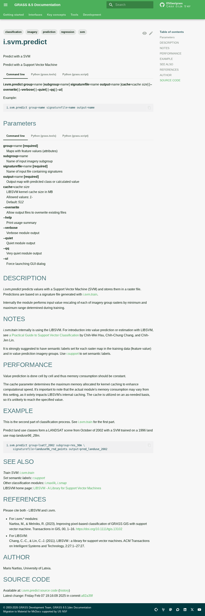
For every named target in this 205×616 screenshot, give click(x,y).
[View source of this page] (144, 33)
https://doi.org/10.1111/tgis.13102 (99, 529)
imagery (32, 31)
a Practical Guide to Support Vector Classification (44, 335)
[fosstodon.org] (170, 609)
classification (13, 31)
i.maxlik (50, 483)
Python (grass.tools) (43, 74)
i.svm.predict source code (40, 590)
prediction (49, 31)
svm (82, 31)
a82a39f (87, 595)
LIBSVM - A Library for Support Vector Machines (67, 488)
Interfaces (35, 14)
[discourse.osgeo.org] (178, 609)
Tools (74, 14)
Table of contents (172, 31)
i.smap (62, 483)
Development (92, 14)
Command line (15, 74)
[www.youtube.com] (199, 609)
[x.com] (192, 609)
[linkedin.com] (185, 609)
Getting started (13, 14)
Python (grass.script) (75, 74)
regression (67, 31)
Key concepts (56, 14)
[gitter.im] (163, 609)
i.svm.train (90, 294)
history (64, 590)
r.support (72, 353)
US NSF (62, 611)
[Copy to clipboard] (149, 107)
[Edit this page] (151, 33)
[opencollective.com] (156, 609)
